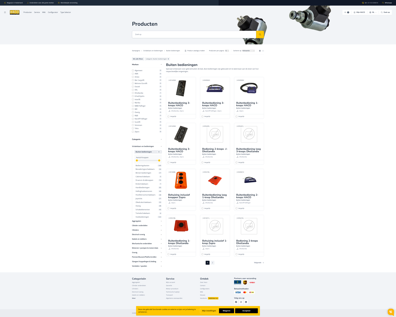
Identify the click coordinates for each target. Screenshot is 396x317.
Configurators (204, 289)
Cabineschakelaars (148, 176)
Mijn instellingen (209, 311)
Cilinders (135, 230)
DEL (148, 90)
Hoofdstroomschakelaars (148, 195)
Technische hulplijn (173, 292)
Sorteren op (237, 51)
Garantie (169, 285)
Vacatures (203, 298)
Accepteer (246, 311)
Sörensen (148, 125)
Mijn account (170, 282)
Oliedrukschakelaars (148, 202)
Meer (134, 298)
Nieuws (202, 295)
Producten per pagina (216, 51)
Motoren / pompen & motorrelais (145, 248)
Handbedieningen (148, 187)
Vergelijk (173, 116)
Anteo (148, 77)
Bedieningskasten (148, 165)
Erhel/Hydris (148, 96)
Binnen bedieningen (148, 173)
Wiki (201, 292)
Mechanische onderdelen (142, 243)
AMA (148, 74)
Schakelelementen (148, 209)
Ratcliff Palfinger (148, 119)
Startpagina (136, 51)
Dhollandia (148, 93)
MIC (148, 109)
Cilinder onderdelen (139, 225)
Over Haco (203, 282)
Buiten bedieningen (148, 152)
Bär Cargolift (148, 80)
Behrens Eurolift (148, 83)
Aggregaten (136, 221)
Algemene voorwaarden (174, 298)
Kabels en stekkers (139, 239)
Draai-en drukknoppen (148, 180)
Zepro (148, 132)
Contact (202, 285)
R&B (148, 115)
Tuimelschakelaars (148, 213)
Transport (169, 295)
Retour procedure (172, 289)
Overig (148, 112)
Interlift (148, 99)
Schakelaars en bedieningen (153, 51)
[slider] (137, 160)
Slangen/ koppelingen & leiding (144, 261)
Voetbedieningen (148, 217)
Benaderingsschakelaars (148, 169)
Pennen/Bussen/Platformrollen (144, 257)
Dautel (148, 86)
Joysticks (148, 198)
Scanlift (148, 122)
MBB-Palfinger (148, 106)
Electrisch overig (138, 234)
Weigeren (226, 311)
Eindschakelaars (148, 184)
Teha (148, 128)
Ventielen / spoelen (139, 266)
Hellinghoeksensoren (148, 191)
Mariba (148, 103)
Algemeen (148, 70)
